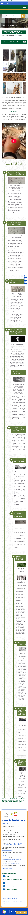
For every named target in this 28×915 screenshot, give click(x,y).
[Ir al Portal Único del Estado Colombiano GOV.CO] (14, 912)
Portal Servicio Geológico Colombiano (12, 35)
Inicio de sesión (6, 903)
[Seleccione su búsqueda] (13, 15)
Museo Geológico (8, 37)
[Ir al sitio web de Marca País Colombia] (4, 911)
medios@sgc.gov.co (7, 868)
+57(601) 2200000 (17, 844)
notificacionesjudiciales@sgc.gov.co (10, 863)
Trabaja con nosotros (17, 901)
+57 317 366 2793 (6, 855)
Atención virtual (21, 912)
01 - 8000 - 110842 (6, 850)
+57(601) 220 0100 (7, 844)
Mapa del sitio (6, 901)
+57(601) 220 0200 (17, 843)
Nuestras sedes (6, 895)
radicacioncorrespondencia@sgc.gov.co (11, 859)
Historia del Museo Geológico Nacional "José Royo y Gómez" (13, 32)
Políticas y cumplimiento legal (10, 898)
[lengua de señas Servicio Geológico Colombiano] (25, 282)
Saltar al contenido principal (6, 1)
